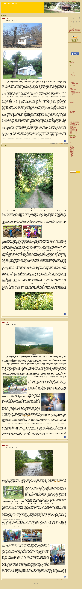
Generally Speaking (73, 73)
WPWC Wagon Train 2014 (73, 132)
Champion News (9, 3)
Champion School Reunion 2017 (74, 121)
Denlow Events (73, 91)
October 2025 (72, 151)
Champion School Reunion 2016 (74, 120)
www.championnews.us (29, 372)
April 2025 (71, 157)
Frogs (70, 108)
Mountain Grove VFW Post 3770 (74, 110)
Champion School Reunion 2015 (74, 119)
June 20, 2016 (5, 148)
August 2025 (71, 153)
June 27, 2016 (5, 18)
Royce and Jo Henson (73, 125)
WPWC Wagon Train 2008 (73, 129)
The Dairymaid (72, 112)
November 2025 (72, 150)
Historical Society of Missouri (73, 109)
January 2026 (72, 148)
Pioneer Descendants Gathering (75, 92)
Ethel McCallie (74, 75)
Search (70, 170)
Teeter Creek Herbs (72, 111)
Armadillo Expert (74, 85)
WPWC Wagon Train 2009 (73, 130)
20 (71, 21)
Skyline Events (73, 93)
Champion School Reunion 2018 (74, 122)
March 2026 (71, 146)
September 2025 (72, 152)
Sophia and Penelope (73, 127)
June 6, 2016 (5, 445)
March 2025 (71, 158)
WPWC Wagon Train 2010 (73, 131)
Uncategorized (72, 102)
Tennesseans (72, 82)
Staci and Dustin (72, 128)
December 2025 (72, 149)
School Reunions (74, 90)
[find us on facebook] (75, 55)
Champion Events (73, 89)
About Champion (65, 1)
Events (71, 88)
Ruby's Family (71, 126)
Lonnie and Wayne (72, 137)
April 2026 (71, 145)
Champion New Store (73, 136)
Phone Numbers (72, 62)
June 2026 (71, 143)
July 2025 (71, 154)
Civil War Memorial (72, 123)
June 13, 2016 (5, 322)
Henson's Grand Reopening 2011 (74, 124)
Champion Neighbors (73, 72)
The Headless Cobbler (75, 83)
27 (71, 22)
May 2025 (71, 156)
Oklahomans (72, 74)
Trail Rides (72, 94)
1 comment (65, 579)
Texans (72, 84)
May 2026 (71, 144)
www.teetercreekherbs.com (27, 415)
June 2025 (71, 155)
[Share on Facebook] (65, 141)
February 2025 (72, 159)
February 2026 (72, 147)
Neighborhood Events (74, 1)
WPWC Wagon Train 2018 (73, 133)
